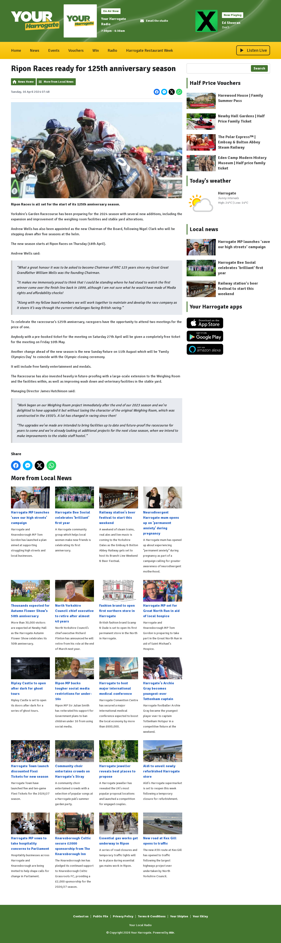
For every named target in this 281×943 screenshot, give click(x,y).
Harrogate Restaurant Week (149, 50)
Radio (112, 50)
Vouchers (76, 50)
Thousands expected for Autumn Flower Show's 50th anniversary (30, 610)
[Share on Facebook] (157, 92)
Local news (204, 229)
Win (95, 50)
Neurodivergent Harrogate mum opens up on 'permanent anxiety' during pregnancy (161, 523)
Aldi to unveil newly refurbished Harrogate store (161, 771)
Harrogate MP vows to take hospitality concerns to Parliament (30, 843)
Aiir (171, 932)
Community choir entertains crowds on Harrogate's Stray (72, 771)
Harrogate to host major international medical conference (115, 688)
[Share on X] (172, 92)
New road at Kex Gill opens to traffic (160, 841)
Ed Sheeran (231, 23)
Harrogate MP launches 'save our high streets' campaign (30, 517)
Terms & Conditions (152, 916)
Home (16, 50)
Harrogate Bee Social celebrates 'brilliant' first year (72, 517)
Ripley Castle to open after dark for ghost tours (28, 688)
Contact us (80, 916)
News (34, 50)
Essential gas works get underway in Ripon (118, 841)
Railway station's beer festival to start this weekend (117, 517)
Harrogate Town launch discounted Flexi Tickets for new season (30, 771)
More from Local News (59, 82)
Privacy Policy (123, 916)
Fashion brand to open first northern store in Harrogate (117, 610)
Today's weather (210, 180)
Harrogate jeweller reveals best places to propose (117, 771)
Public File (100, 916)
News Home (26, 82)
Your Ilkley (200, 916)
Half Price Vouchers (215, 83)
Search (259, 68)
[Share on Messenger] (164, 92)
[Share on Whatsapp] (179, 92)
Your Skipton (179, 916)
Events (53, 50)
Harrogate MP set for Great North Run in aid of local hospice (161, 610)
